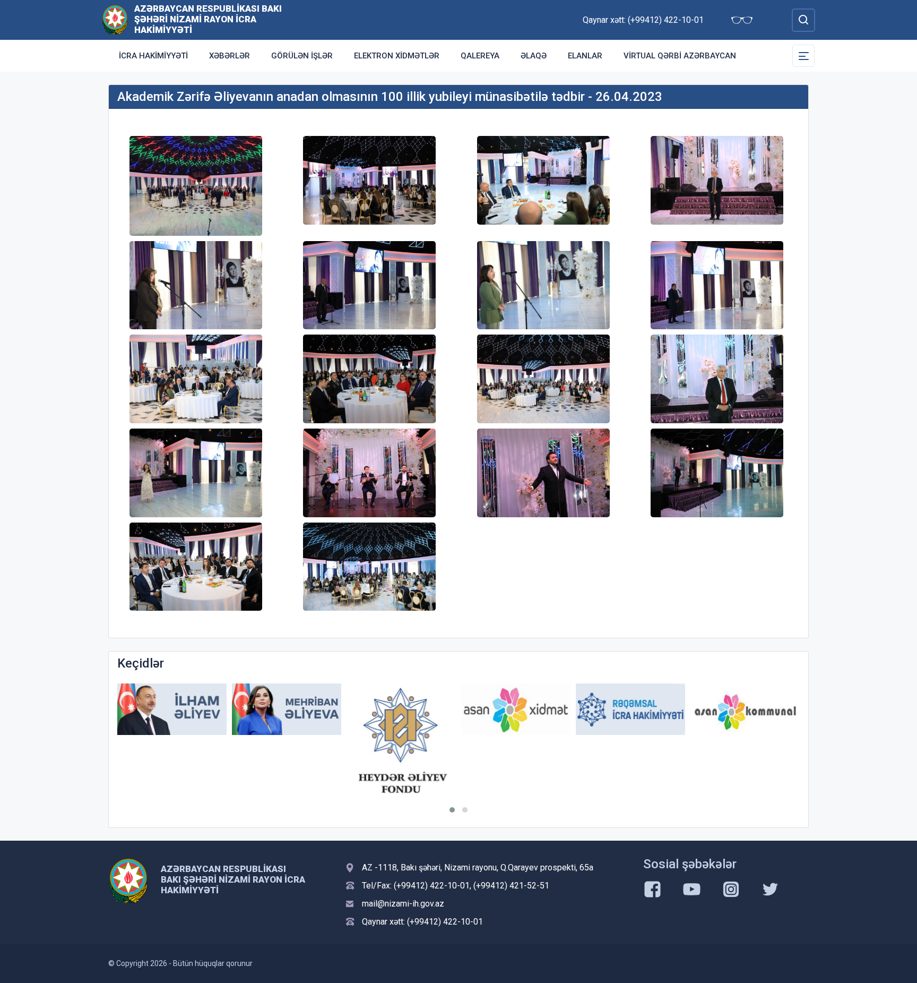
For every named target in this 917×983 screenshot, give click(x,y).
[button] (452, 810)
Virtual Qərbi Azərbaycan (680, 56)
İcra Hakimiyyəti (153, 56)
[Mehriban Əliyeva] (286, 709)
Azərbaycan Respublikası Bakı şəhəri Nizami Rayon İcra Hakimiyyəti (208, 19)
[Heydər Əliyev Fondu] (401, 741)
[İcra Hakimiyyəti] (115, 19)
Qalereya (480, 56)
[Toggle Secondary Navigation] (803, 55)
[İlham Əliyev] (172, 709)
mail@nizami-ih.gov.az (403, 904)
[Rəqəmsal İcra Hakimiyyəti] (630, 709)
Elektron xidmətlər (396, 56)
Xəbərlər (229, 56)
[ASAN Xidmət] (515, 709)
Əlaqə (534, 56)
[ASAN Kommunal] (745, 709)
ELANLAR (585, 56)
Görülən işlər (302, 56)
